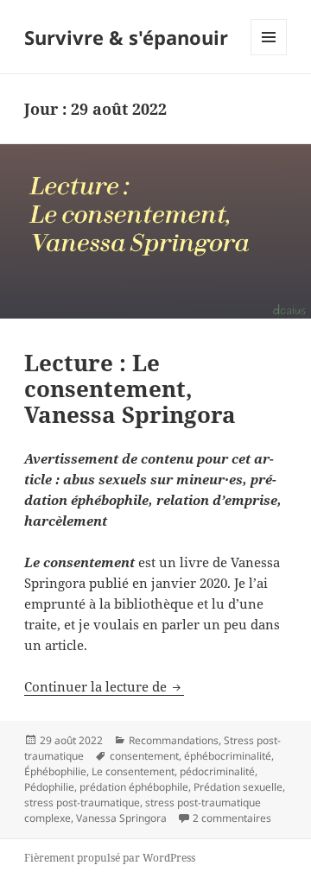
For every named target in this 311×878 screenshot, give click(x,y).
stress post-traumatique (82, 802)
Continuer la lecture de (104, 686)
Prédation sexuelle (238, 787)
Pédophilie (49, 787)
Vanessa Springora (121, 818)
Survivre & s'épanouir (126, 37)
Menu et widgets (269, 54)
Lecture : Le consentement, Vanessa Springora (130, 388)
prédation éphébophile (133, 787)
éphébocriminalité (227, 756)
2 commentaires (232, 818)
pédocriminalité (217, 771)
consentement (144, 756)
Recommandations (174, 740)
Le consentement (133, 771)
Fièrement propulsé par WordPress (109, 857)
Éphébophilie (55, 771)
